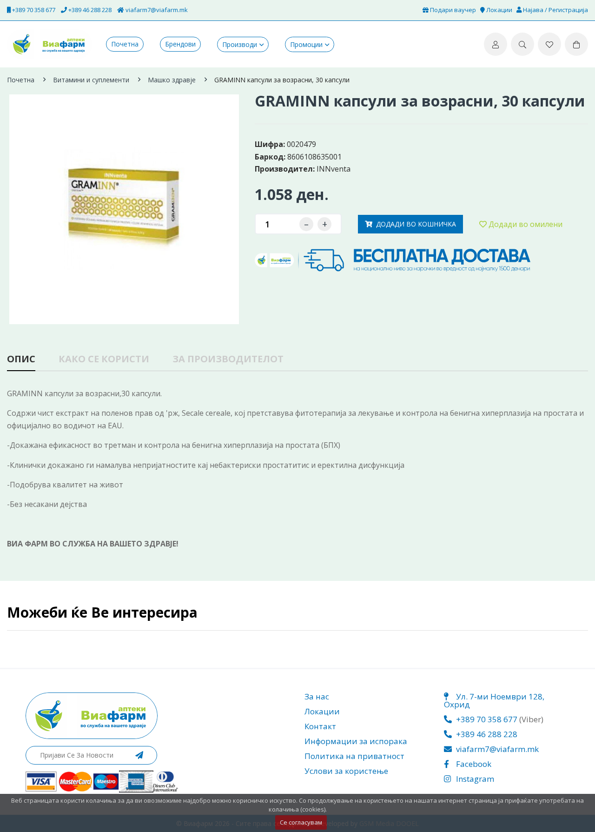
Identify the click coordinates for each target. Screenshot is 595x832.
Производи (239, 44)
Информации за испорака (355, 741)
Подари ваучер (452, 10)
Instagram (474, 779)
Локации (498, 10)
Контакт (320, 726)
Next (238, 198)
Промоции (306, 44)
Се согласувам (301, 822)
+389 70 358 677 (33, 10)
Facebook (472, 764)
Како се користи (104, 359)
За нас (316, 696)
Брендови (180, 44)
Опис (21, 359)
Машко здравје (172, 79)
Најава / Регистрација (555, 10)
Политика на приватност (354, 756)
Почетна (125, 44)
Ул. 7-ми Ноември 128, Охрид (494, 700)
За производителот (228, 359)
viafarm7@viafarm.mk (156, 10)
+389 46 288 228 (89, 10)
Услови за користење (346, 771)
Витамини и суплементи (91, 79)
